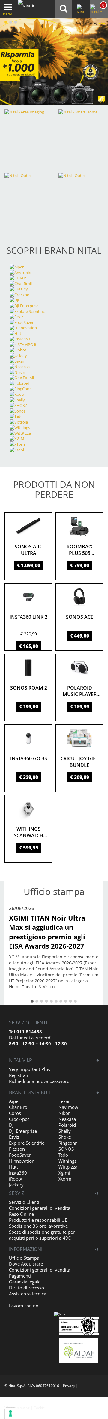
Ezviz (14, 1137)
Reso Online (21, 1214)
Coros (15, 1113)
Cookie (39, 1407)
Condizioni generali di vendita (39, 1208)
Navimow (68, 1107)
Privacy (69, 1385)
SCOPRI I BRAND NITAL (54, 250)
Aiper (14, 1101)
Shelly (64, 1131)
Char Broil (19, 1107)
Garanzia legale (24, 1282)
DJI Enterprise (23, 1131)
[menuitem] (98, 8)
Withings (67, 1161)
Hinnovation (21, 1161)
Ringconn (68, 1143)
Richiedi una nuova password (39, 1081)
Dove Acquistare (26, 1264)
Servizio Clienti (24, 1202)
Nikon (64, 1113)
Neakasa (67, 1119)
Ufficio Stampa (24, 1258)
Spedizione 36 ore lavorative (38, 1226)
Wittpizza (67, 1167)
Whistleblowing (17, 1407)
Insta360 (18, 1173)
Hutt (13, 1167)
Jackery (16, 1185)
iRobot (15, 1179)
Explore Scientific (26, 1143)
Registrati (18, 1075)
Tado (63, 1155)
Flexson (17, 1149)
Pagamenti (20, 1276)
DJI (12, 1125)
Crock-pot (19, 1119)
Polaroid (67, 1125)
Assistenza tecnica (27, 1294)
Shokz (64, 1137)
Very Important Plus (29, 1069)
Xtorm (64, 1179)
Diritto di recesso (26, 1288)
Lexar (64, 1101)
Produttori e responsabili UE (38, 1220)
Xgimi (64, 1173)
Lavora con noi (24, 1306)
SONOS (66, 1149)
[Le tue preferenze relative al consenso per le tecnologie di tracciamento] (10, 1413)
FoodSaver (20, 1155)
